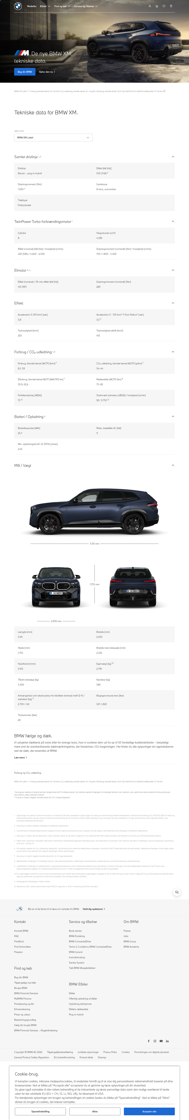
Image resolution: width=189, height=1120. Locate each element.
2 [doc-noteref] (40, 156)
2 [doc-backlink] (14, 826)
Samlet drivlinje (26, 156)
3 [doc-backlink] (14, 831)
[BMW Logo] (18, 6)
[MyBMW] (150, 6)
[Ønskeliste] (164, 6)
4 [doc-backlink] (14, 836)
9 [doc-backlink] (14, 866)
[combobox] (177, 892)
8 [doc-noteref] (122, 379)
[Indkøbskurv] (157, 6)
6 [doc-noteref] (54, 351)
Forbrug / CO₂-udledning (33, 352)
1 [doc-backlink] (14, 815)
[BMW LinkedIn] (167, 1041)
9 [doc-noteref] (44, 416)
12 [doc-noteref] (21, 399)
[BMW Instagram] (155, 1041)
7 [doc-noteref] (56, 363)
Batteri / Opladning (28, 416)
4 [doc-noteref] (29, 270)
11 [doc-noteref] (33, 698)
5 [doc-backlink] (14, 841)
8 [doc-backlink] (14, 861)
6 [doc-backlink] (14, 848)
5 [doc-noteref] (100, 319)
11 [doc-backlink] (14, 881)
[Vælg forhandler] (171, 6)
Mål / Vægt (22, 465)
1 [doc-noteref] (38, 156)
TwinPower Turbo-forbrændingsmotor (42, 221)
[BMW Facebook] (148, 1041)
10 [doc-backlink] (15, 874)
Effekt (18, 303)
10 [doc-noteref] (113, 663)
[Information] (164, 91)
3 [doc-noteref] (107, 173)
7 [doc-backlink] (14, 856)
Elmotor (20, 270)
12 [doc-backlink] (15, 886)
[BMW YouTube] (161, 1041)
